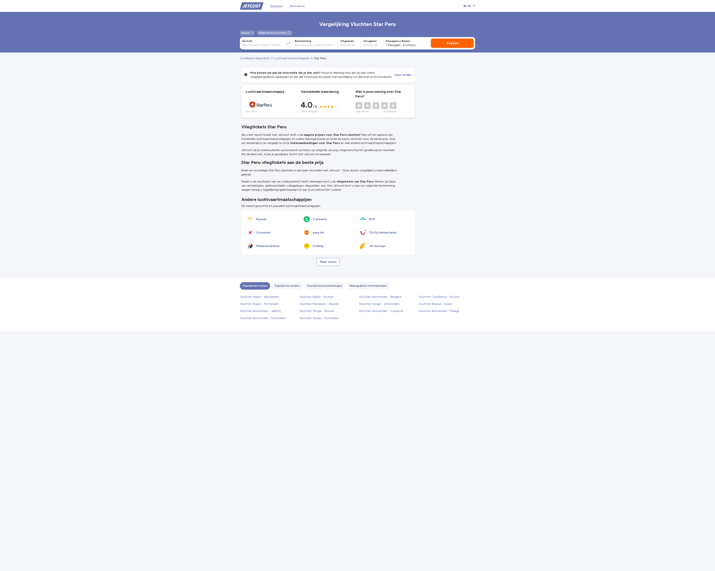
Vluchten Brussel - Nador (435, 304)
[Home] (251, 5)
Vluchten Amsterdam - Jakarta (260, 311)
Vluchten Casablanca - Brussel (439, 297)
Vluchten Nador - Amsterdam (259, 297)
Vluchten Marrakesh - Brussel (319, 304)
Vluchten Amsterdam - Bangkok (380, 297)
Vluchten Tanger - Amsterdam (379, 304)
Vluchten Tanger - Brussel (316, 311)
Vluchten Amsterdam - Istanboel (381, 311)
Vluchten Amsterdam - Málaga (439, 311)
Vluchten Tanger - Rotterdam (319, 318)
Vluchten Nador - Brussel (316, 297)
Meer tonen (328, 262)
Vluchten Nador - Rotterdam (259, 304)
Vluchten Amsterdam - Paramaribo (263, 318)
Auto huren (297, 6)
